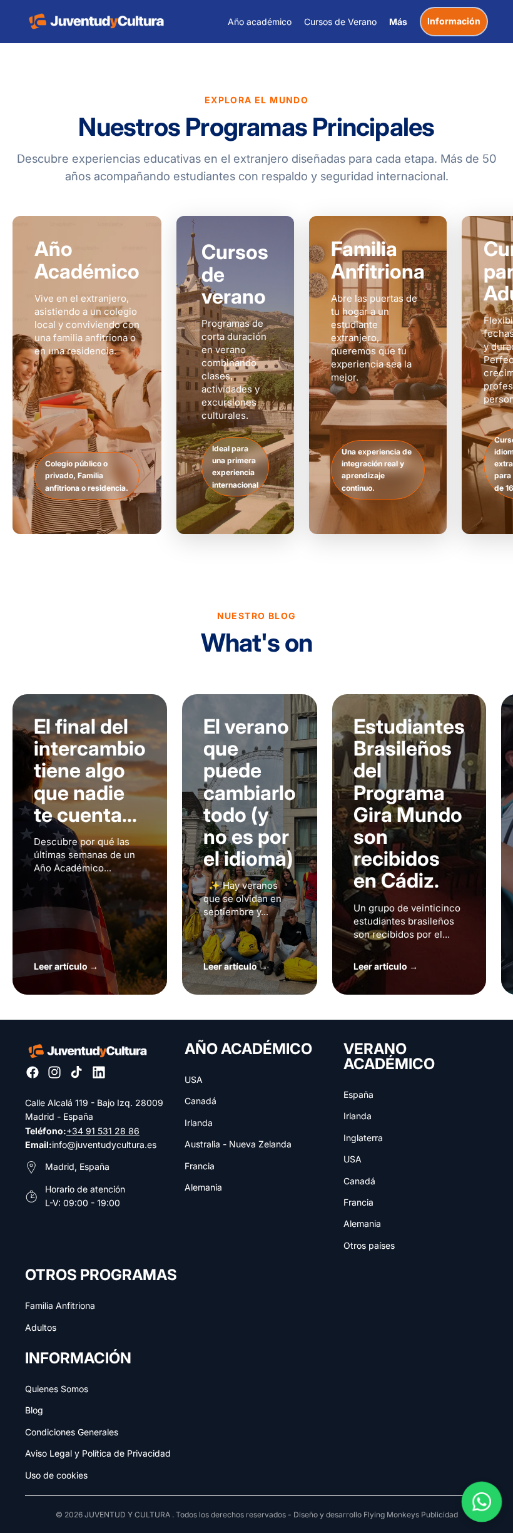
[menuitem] (398, 21)
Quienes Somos (56, 1388)
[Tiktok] (76, 1072)
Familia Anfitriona (60, 1305)
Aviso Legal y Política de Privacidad (98, 1453)
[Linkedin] (98, 1072)
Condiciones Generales (71, 1432)
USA (194, 1079)
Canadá (200, 1100)
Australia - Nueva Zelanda (238, 1144)
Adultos (40, 1327)
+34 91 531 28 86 (103, 1130)
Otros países (369, 1245)
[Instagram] (54, 1072)
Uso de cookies (56, 1475)
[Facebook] (32, 1072)
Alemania (203, 1187)
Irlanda (199, 1122)
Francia (200, 1166)
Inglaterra (363, 1137)
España (358, 1094)
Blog (34, 1410)
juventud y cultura (127, 1514)
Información (453, 21)
